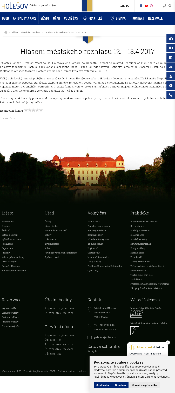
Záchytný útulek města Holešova (146, 288)
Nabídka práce (137, 252)
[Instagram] (151, 5)
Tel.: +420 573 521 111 (104, 325)
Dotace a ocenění (10, 234)
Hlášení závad (137, 234)
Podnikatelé (7, 243)
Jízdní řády (136, 279)
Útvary (48, 221)
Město (45, 18)
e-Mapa (121, 18)
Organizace (7, 248)
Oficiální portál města (43, 5)
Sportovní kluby (95, 234)
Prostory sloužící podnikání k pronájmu (149, 283)
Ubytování (93, 248)
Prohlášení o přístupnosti (35, 371)
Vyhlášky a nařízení (11, 239)
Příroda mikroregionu (98, 239)
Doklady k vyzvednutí (140, 230)
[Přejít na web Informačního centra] (151, 330)
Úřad (56, 18)
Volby (47, 248)
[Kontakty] (164, 6)
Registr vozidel (9, 308)
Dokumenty (50, 239)
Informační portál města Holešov (146, 308)
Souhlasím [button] (102, 385)
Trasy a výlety (94, 261)
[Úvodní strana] (5, 32)
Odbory (48, 234)
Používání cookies (67, 371)
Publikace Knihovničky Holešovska (105, 266)
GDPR (53, 371)
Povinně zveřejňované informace (61, 252)
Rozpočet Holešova (11, 266)
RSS (19, 371)
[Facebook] (141, 5)
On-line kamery (138, 226)
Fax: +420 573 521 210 (105, 329)
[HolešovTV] (146, 5)
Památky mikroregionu (99, 226)
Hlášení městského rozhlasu (26, 32)
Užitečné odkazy (138, 270)
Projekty (6, 252)
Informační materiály (98, 257)
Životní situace (52, 243)
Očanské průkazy (10, 312)
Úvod (5, 18)
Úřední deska (51, 226)
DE (127, 5)
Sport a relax (94, 221)
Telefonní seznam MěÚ (56, 230)
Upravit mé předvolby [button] (144, 385)
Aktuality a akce (24, 18)
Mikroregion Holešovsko (14, 270)
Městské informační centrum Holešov (148, 323)
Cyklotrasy (93, 270)
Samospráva (8, 221)
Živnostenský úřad (11, 326)
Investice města (9, 261)
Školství (6, 230)
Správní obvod (52, 257)
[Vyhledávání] (170, 6)
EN (122, 5)
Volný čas (71, 18)
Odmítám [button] (120, 385)
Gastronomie (94, 252)
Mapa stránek (8, 371)
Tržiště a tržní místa (140, 261)
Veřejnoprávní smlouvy (13, 257)
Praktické (95, 18)
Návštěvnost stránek (140, 243)
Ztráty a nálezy (137, 248)
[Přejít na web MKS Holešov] (151, 314)
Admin (82, 371)
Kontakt (138, 18)
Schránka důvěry (138, 239)
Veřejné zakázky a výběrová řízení (147, 266)
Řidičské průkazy (10, 321)
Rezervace (155, 18)
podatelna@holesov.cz (105, 337)
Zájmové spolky (95, 243)
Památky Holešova (97, 230)
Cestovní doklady (10, 317)
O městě (6, 226)
